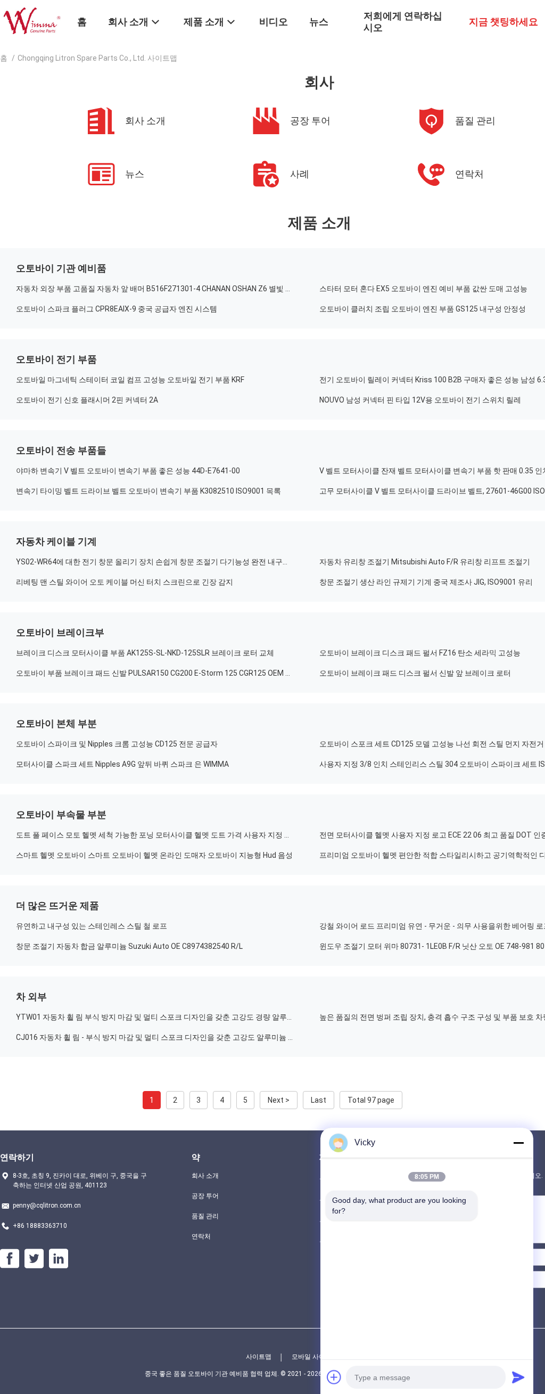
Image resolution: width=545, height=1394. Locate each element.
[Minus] (518, 1142)
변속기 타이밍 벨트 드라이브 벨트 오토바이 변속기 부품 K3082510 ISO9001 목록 (148, 491)
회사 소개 (205, 1175)
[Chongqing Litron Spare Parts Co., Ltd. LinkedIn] (58, 1258)
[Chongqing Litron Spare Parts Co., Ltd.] (31, 20)
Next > (279, 1100)
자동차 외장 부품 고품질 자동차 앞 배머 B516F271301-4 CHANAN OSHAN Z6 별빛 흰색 (158, 288)
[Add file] (334, 1377)
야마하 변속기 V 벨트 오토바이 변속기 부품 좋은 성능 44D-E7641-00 (128, 470)
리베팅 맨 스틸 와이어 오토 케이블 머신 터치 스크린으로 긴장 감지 (124, 582)
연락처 (201, 1236)
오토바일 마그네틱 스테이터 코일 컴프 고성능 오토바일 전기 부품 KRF (130, 379)
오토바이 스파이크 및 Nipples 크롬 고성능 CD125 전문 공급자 (117, 744)
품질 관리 (205, 1216)
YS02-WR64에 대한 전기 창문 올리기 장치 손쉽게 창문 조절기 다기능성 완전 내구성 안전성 (165, 561)
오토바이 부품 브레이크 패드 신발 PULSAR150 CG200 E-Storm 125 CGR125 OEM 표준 (158, 673)
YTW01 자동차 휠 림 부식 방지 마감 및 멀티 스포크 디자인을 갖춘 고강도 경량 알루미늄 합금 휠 (167, 1017)
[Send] (518, 1377)
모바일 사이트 (312, 1356)
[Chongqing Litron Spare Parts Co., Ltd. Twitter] (34, 1258)
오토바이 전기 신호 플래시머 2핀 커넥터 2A (87, 400)
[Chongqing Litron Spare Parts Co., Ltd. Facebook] (9, 1258)
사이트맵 (258, 1356)
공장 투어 (205, 1196)
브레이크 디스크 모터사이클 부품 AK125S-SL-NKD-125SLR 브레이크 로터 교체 (145, 653)
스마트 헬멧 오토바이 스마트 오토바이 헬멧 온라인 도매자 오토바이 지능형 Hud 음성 (154, 855)
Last (318, 1100)
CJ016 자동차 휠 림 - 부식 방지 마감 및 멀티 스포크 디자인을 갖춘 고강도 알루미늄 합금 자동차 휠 (167, 1037)
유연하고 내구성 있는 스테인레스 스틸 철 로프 (91, 926)
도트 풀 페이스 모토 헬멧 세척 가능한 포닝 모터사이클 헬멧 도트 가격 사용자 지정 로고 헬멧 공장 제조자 (167, 835)
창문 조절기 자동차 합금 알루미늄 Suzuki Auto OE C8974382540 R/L (129, 946)
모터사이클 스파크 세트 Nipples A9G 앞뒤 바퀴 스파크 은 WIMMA (122, 764)
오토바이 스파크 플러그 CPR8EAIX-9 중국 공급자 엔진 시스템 (116, 309)
